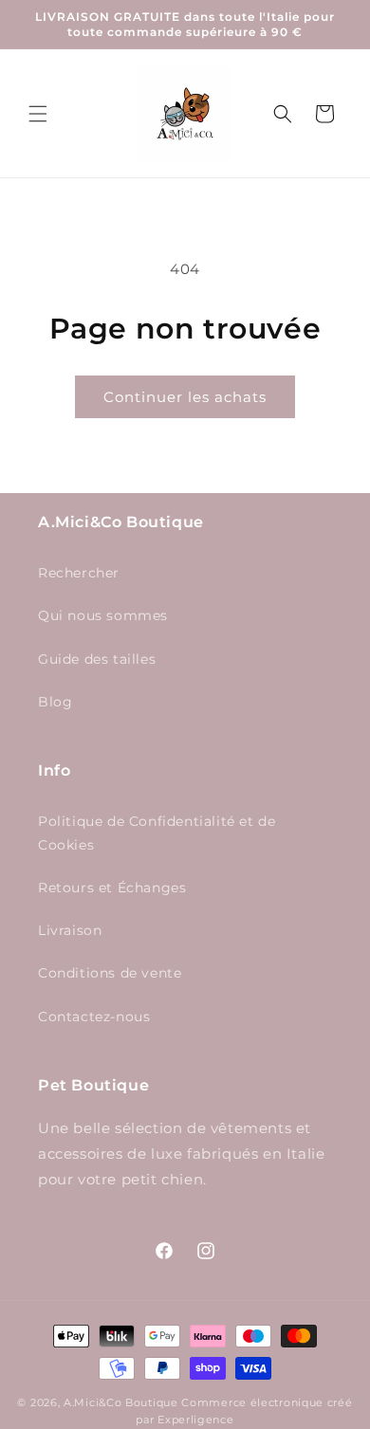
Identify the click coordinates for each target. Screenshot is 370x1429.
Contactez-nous (94, 1016)
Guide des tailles (97, 659)
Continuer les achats (185, 397)
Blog (55, 701)
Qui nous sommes (103, 615)
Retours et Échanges (112, 887)
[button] (38, 114)
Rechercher (79, 572)
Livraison (70, 930)
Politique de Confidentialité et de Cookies (156, 833)
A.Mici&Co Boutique (121, 1402)
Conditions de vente (109, 972)
